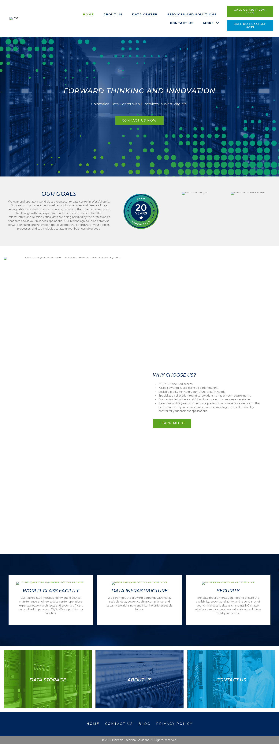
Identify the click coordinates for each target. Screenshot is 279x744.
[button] (217, 23)
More (208, 23)
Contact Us (182, 23)
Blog (145, 724)
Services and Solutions (192, 14)
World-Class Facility (51, 590)
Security (228, 590)
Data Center (145, 14)
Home (88, 14)
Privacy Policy (174, 724)
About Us (112, 14)
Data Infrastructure (139, 590)
